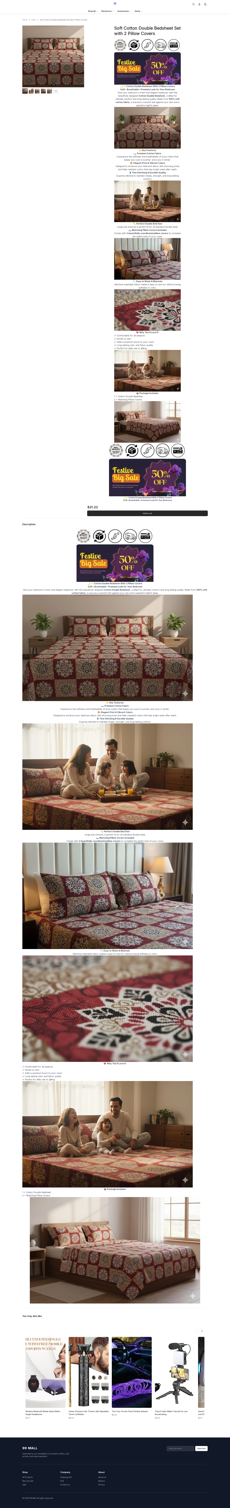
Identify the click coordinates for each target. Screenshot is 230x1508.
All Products (27, 1477)
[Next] (81, 56)
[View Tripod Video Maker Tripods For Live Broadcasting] (175, 1378)
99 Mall (30, 1448)
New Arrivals (27, 1481)
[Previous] (25, 56)
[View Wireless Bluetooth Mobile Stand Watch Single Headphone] (45, 1378)
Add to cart (147, 513)
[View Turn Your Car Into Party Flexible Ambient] (132, 1376)
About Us (102, 1477)
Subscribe (201, 1448)
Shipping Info (66, 1477)
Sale (24, 1485)
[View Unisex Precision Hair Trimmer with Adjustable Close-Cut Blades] (89, 1378)
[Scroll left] (195, 1331)
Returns (101, 1481)
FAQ (62, 1481)
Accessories (123, 11)
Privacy (101, 1485)
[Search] (193, 4)
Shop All (92, 11)
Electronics (106, 11)
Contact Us (65, 1485)
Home (137, 11)
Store (33, 20)
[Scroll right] (201, 1331)
